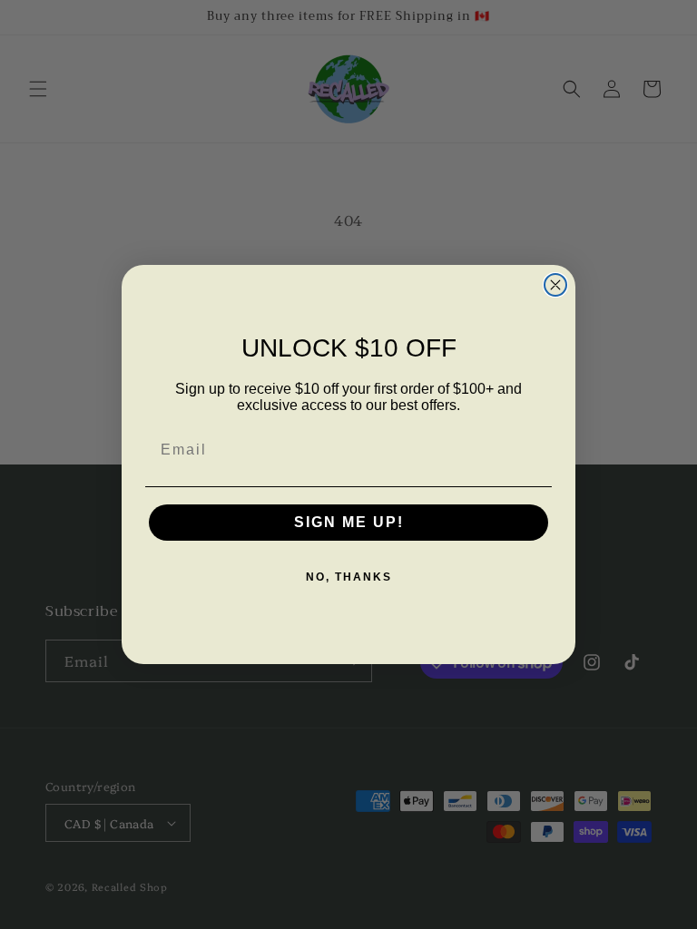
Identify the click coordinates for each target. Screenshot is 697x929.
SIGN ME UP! (349, 522)
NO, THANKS (349, 577)
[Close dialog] (555, 285)
